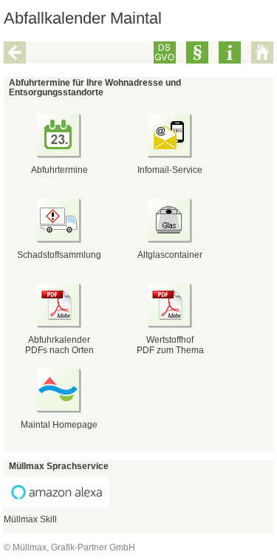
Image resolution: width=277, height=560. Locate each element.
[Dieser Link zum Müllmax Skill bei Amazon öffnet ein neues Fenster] (56, 504)
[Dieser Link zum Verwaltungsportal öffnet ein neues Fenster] (170, 325)
